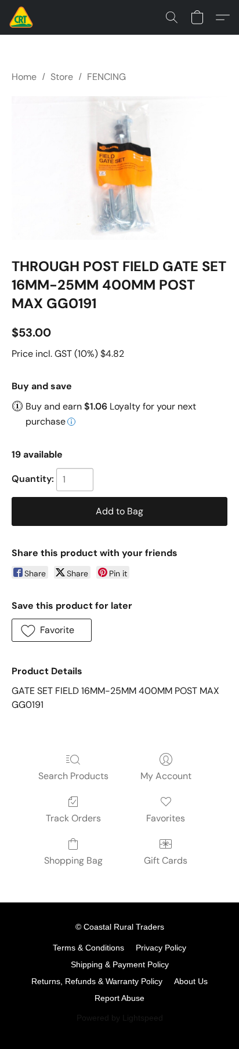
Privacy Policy (161, 947)
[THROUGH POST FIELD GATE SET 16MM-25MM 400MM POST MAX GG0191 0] (119, 168)
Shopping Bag (73, 860)
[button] (21, 17)
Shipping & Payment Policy (120, 964)
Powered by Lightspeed (120, 1017)
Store (61, 77)
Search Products (73, 776)
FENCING (106, 77)
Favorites (165, 818)
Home (24, 77)
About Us (191, 981)
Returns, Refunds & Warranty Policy (96, 981)
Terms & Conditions (88, 947)
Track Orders (73, 818)
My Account (165, 776)
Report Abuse (119, 998)
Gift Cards (165, 860)
